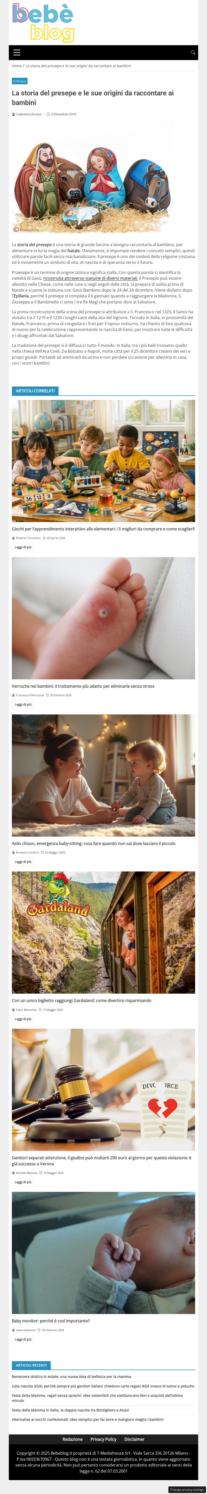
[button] (193, 53)
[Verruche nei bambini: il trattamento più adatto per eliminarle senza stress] (103, 618)
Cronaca (19, 81)
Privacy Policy (103, 1439)
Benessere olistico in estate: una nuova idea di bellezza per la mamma (71, 1376)
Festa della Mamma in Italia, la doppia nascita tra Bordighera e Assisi (70, 1410)
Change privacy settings (187, 1489)
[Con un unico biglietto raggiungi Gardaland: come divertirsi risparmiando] (103, 932)
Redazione (73, 1439)
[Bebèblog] (43, 22)
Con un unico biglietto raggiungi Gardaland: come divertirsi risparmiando (81, 1000)
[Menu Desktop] (17, 52)
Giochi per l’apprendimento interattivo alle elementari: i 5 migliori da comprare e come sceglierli (103, 529)
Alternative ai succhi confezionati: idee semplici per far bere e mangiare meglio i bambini (88, 1419)
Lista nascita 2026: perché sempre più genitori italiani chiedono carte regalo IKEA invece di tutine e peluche (103, 1386)
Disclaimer (134, 1439)
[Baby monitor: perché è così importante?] (103, 1253)
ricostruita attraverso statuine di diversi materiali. (90, 278)
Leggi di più (23, 547)
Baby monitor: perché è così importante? (51, 1321)
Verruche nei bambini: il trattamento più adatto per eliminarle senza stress (83, 686)
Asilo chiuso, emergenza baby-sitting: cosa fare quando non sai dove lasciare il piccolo (93, 843)
